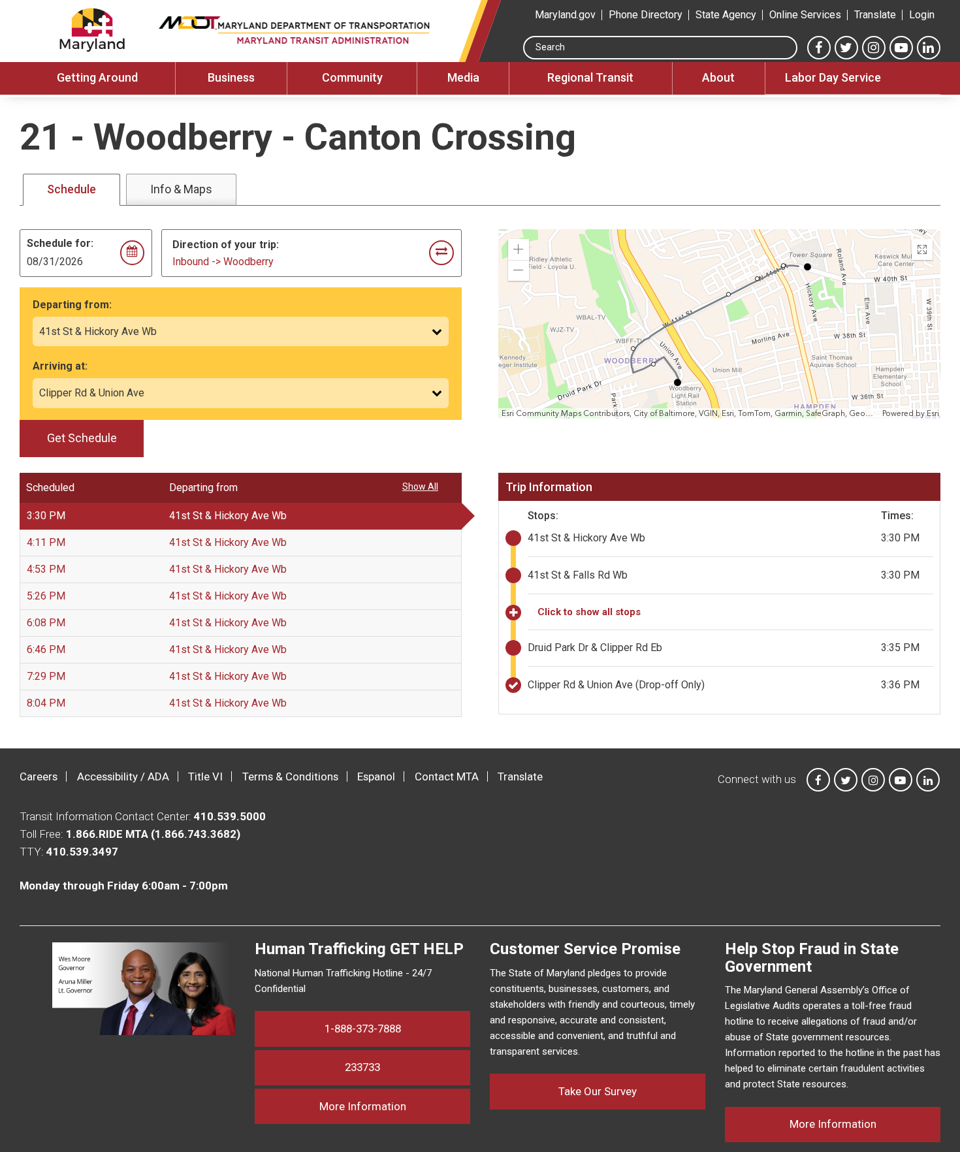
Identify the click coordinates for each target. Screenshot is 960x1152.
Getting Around (97, 77)
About (718, 77)
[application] (720, 324)
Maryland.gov (565, 14)
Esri (933, 413)
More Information (394, 1106)
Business (231, 77)
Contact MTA (447, 776)
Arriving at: (60, 366)
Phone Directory (645, 14)
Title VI (205, 776)
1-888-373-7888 (363, 1028)
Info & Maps (181, 189)
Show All (420, 486)
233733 (362, 1067)
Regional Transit (590, 77)
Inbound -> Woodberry (223, 261)
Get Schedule (82, 438)
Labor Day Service (833, 77)
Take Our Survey (597, 1091)
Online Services (805, 14)
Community (352, 77)
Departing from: (72, 304)
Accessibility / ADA (123, 776)
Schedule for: (60, 243)
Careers (38, 776)
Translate (875, 14)
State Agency (726, 14)
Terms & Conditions (290, 776)
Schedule (71, 189)
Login (922, 14)
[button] (518, 249)
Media (463, 77)
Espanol (376, 776)
